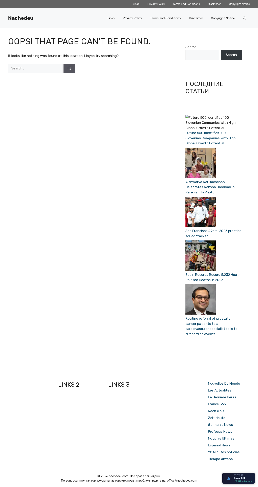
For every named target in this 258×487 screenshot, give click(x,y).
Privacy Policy (156, 3)
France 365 (217, 404)
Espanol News (219, 445)
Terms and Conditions (186, 3)
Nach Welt (216, 411)
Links (136, 3)
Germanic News (220, 425)
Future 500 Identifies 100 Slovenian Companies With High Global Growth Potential (210, 138)
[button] (244, 18)
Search (191, 47)
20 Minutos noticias (224, 452)
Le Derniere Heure (222, 397)
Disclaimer (214, 3)
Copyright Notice (239, 3)
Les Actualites (219, 390)
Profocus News (220, 431)
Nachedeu (20, 18)
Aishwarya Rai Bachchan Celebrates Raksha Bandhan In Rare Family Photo (210, 187)
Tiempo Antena (220, 459)
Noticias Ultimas (221, 438)
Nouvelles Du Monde (224, 383)
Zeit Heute (216, 418)
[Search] (69, 68)
